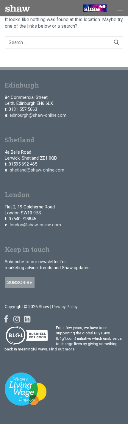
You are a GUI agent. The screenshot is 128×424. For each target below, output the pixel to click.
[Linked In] (27, 319)
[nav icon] (120, 8)
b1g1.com (66, 338)
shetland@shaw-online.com (37, 170)
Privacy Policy (65, 306)
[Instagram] (16, 319)
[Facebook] (6, 319)
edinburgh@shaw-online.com (38, 115)
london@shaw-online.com (35, 224)
